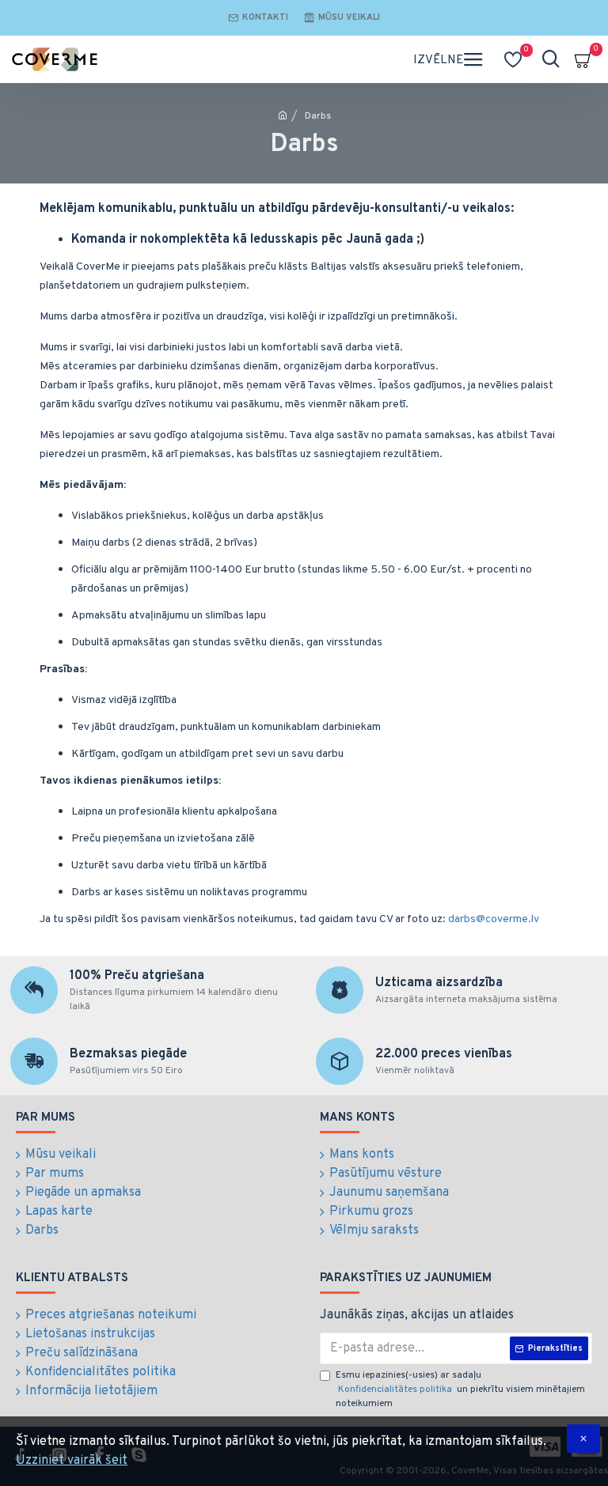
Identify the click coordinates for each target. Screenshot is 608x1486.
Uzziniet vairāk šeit (71, 1461)
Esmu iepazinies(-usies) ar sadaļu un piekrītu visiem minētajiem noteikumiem (460, 1389)
